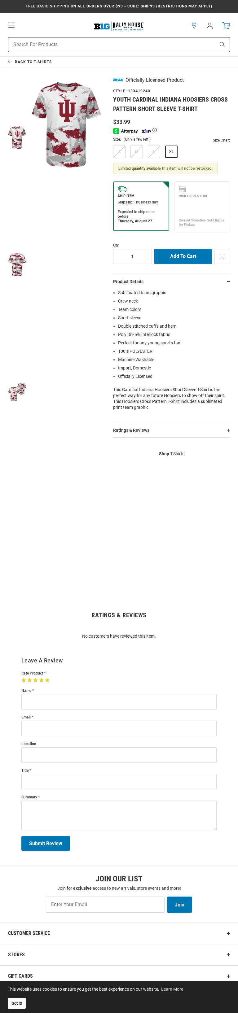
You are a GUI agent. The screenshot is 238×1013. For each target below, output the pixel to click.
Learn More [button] (172, 989)
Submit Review (45, 843)
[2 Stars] (30, 680)
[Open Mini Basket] (226, 26)
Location (28, 744)
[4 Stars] (42, 680)
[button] (194, 26)
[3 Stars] (36, 680)
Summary (29, 797)
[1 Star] (24, 680)
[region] (171, 352)
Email (26, 717)
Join (179, 905)
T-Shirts (171, 453)
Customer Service (29, 933)
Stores (16, 955)
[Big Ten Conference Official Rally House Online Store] (119, 25)
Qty (116, 245)
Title (25, 771)
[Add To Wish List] (222, 256)
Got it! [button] (16, 1003)
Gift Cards (20, 976)
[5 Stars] (48, 680)
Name (26, 691)
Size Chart (221, 140)
